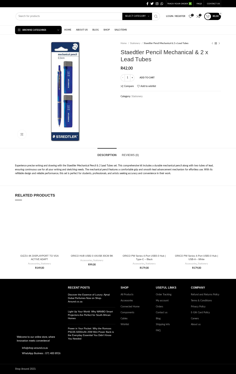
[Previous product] (212, 43)
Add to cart (147, 78)
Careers (195, 318)
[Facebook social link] (147, 3)
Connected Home (130, 306)
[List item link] (39, 348)
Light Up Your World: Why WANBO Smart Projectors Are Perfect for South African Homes (90, 315)
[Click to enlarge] (22, 134)
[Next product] (219, 43)
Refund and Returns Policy (205, 294)
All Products (127, 294)
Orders (159, 306)
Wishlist (125, 324)
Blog (158, 318)
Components (127, 312)
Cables (124, 318)
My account (162, 300)
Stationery (135, 43)
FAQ (158, 330)
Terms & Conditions (201, 300)
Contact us (161, 312)
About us (196, 324)
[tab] (107, 153)
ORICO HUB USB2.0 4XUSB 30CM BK (92, 255)
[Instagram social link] (157, 3)
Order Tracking (163, 294)
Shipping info (163, 324)
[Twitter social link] (152, 3)
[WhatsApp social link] (161, 3)
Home (124, 43)
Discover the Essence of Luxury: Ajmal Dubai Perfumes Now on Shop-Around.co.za (89, 298)
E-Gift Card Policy (200, 312)
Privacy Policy (198, 306)
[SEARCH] (156, 16)
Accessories (34, 264)
